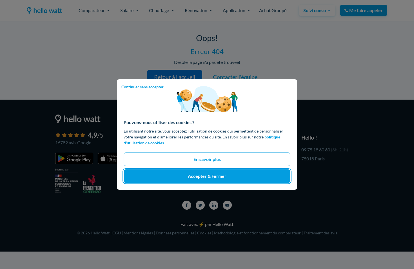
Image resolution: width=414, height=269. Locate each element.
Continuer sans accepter (142, 86)
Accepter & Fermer (207, 176)
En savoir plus (207, 159)
